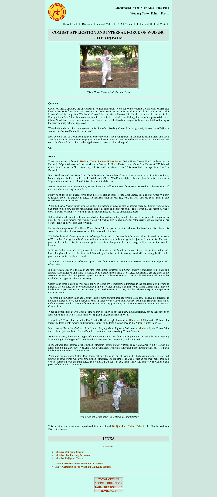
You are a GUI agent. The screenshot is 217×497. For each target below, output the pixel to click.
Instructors (142, 24)
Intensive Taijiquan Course (69, 458)
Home (66, 24)
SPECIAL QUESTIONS (108, 483)
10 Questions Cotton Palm (127, 426)
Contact (164, 24)
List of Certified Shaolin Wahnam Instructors (79, 463)
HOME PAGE (108, 490)
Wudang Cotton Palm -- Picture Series (100, 161)
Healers (154, 24)
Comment (130, 24)
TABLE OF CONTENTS (108, 487)
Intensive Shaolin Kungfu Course (72, 455)
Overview (108, 446)
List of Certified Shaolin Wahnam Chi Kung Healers (83, 466)
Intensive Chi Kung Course (69, 452)
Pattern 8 (145, 328)
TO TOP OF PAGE (108, 479)
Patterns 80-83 (138, 320)
